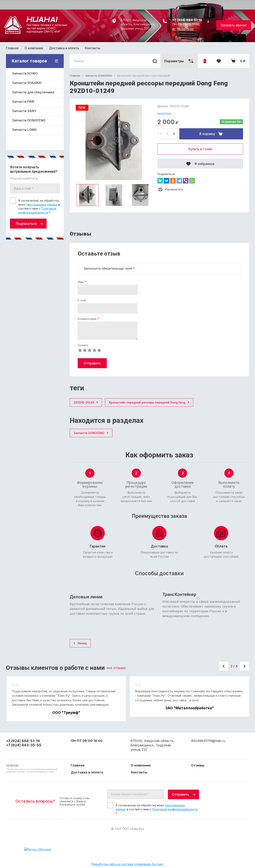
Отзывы (197, 765)
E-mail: (82, 300)
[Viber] (185, 180)
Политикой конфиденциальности (175, 809)
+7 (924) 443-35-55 (23, 745)
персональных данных (41, 204)
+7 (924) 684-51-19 (187, 20)
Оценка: (83, 345)
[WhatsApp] (192, 180)
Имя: (82, 282)
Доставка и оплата (64, 48)
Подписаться (26, 224)
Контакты (92, 48)
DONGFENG (164, 113)
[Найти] (154, 61)
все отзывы (116, 668)
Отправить (92, 363)
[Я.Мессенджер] (160, 180)
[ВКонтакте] (166, 180)
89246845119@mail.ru (208, 741)
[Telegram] (179, 180)
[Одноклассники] (173, 180)
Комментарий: (88, 319)
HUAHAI (34, 19)
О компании (34, 48)
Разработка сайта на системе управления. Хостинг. (127, 864)
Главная (12, 48)
